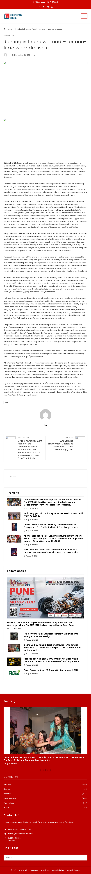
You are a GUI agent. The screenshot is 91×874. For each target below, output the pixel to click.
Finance (45, 789)
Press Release (9, 36)
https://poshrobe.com (27, 395)
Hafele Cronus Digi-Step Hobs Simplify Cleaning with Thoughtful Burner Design (51, 635)
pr (7, 402)
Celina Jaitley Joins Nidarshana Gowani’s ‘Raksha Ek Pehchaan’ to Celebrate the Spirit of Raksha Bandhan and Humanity (52, 648)
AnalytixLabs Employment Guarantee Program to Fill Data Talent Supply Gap (60, 443)
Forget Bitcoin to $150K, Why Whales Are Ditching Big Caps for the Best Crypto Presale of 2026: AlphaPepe (51, 660)
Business (45, 784)
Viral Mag (62, 870)
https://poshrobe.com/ (14, 327)
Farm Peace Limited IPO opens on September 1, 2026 (51, 670)
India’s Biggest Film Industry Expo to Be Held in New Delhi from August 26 (53, 514)
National (45, 794)
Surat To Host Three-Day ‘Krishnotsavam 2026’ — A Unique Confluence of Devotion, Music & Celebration (51, 551)
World (45, 808)
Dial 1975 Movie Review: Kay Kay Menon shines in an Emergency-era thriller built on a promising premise (51, 526)
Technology (45, 803)
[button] (40, 770)
